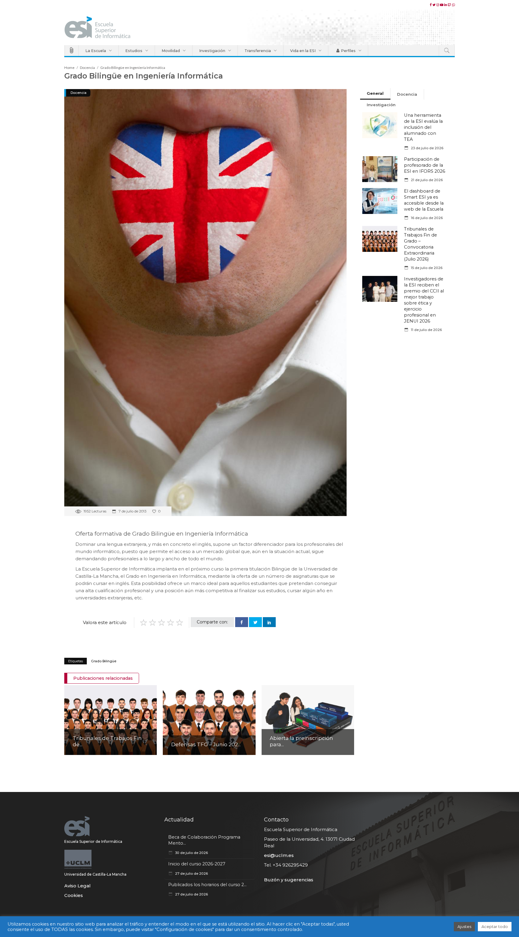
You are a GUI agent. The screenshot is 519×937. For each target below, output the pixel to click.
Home (69, 67)
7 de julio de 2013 (132, 511)
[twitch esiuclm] (450, 5)
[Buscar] (446, 50)
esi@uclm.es (279, 855)
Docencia (87, 67)
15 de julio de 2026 (426, 268)
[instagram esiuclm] (438, 5)
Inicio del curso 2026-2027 (196, 864)
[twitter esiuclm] (434, 5)
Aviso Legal (77, 886)
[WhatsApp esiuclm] (453, 5)
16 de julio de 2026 (426, 218)
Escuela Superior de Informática (93, 841)
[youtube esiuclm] (442, 5)
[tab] (375, 94)
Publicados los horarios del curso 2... (207, 884)
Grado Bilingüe (103, 661)
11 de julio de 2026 (426, 330)
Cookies (73, 895)
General (375, 93)
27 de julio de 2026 (191, 873)
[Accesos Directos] (71, 50)
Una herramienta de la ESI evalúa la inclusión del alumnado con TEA (423, 127)
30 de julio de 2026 (191, 853)
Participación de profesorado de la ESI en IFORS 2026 (424, 165)
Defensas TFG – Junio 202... (206, 744)
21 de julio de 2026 (426, 180)
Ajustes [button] (464, 926)
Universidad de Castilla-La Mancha (95, 874)
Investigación (381, 104)
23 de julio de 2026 (426, 148)
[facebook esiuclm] (431, 5)
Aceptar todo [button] (494, 926)
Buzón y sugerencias (288, 880)
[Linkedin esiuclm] (446, 5)
